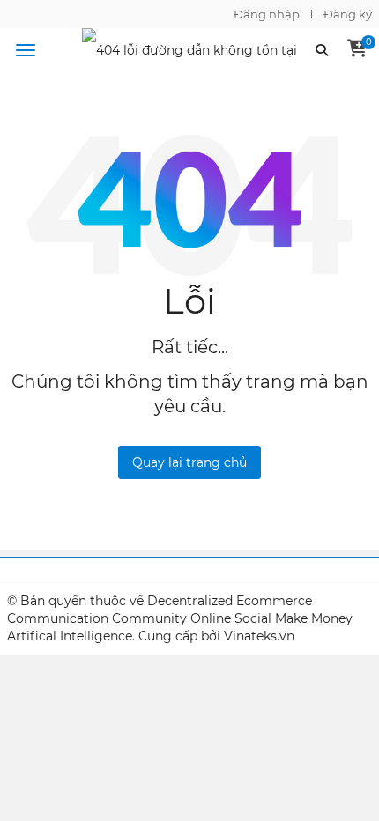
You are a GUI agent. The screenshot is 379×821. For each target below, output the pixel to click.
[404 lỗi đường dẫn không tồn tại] (189, 45)
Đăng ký (347, 14)
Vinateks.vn (259, 636)
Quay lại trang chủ (189, 462)
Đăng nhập (267, 14)
